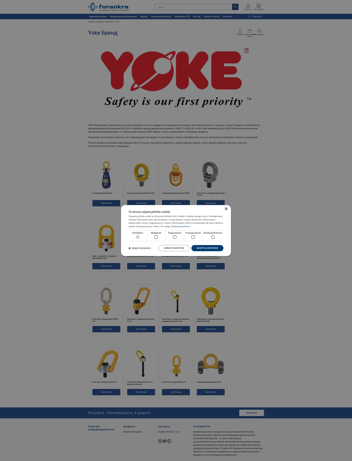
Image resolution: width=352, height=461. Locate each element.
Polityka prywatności (180, 226)
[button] (140, 248)
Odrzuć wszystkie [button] (174, 248)
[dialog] (176, 230)
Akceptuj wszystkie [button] (207, 248)
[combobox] (226, 208)
